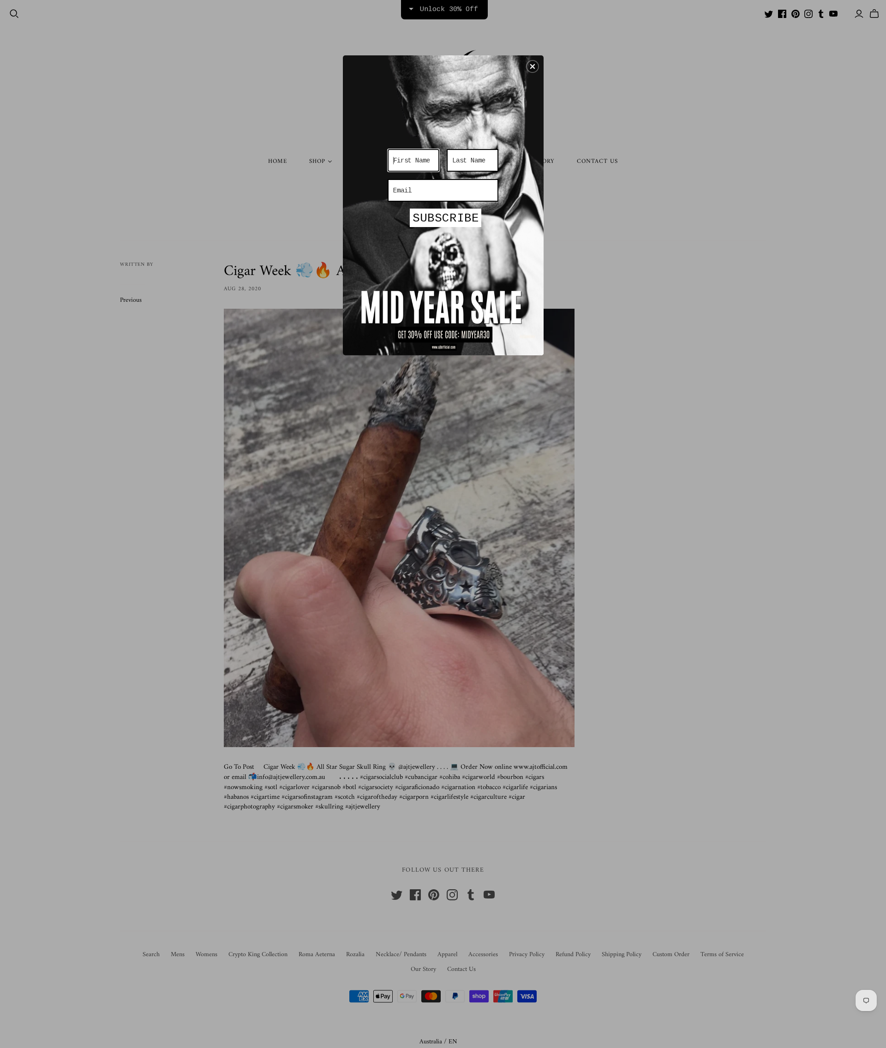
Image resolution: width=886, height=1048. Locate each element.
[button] (532, 66)
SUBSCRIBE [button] (446, 218)
